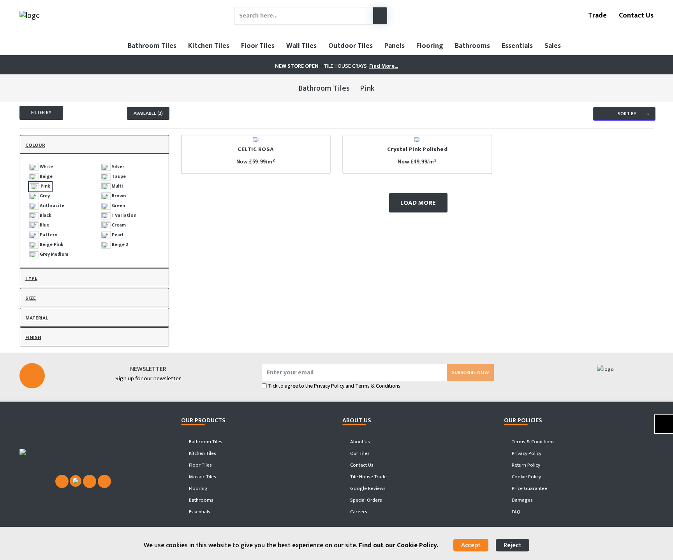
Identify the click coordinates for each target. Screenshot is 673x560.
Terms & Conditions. (378, 385)
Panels (394, 46)
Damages (522, 500)
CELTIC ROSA (256, 149)
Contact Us (635, 15)
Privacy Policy (329, 385)
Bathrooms (472, 46)
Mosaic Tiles (202, 476)
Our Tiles (359, 453)
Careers (358, 511)
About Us (359, 441)
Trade (597, 15)
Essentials (517, 46)
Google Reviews (367, 488)
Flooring (429, 46)
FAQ (515, 511)
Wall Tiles (301, 46)
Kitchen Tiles (208, 46)
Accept (471, 545)
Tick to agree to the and (335, 385)
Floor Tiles (258, 46)
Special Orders (365, 500)
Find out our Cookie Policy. (398, 545)
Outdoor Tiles (350, 46)
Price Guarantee (529, 488)
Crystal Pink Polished (417, 149)
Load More (418, 202)
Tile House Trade (368, 476)
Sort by (626, 113)
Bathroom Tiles (152, 46)
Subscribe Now (470, 372)
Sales (552, 46)
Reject (512, 545)
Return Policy (525, 465)
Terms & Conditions (533, 441)
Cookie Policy (526, 476)
